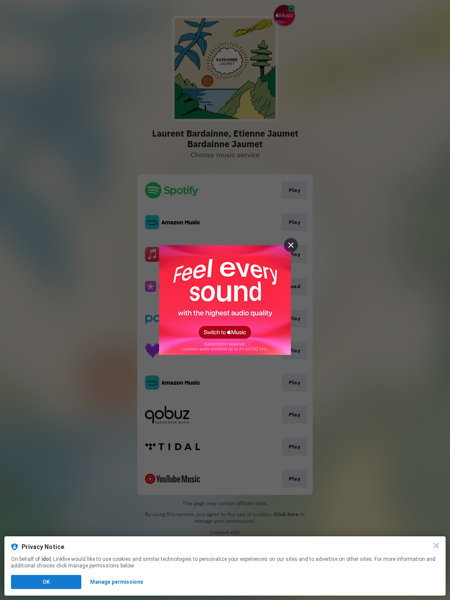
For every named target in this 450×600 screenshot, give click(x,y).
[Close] (436, 546)
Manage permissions (116, 582)
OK (46, 582)
